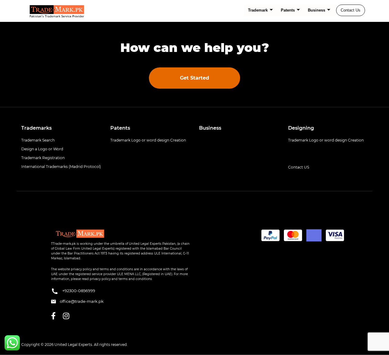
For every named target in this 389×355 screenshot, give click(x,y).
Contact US (298, 167)
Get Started (194, 78)
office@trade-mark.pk (81, 301)
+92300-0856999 (78, 290)
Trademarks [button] (36, 128)
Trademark (258, 10)
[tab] (61, 128)
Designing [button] (301, 128)
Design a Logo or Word (42, 149)
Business (316, 10)
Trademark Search (38, 140)
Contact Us (350, 10)
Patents (288, 10)
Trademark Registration (43, 157)
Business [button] (210, 128)
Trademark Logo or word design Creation (148, 140)
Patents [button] (120, 128)
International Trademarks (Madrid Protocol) (61, 166)
